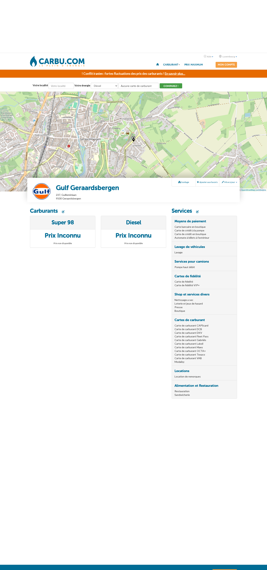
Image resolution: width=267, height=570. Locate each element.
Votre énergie (82, 85)
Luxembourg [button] (228, 56)
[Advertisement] (133, 26)
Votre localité (40, 85)
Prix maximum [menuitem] (193, 64)
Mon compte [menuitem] (226, 64)
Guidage (185, 182)
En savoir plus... (175, 73)
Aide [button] (209, 56)
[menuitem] (157, 64)
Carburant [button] (170, 64)
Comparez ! (170, 86)
